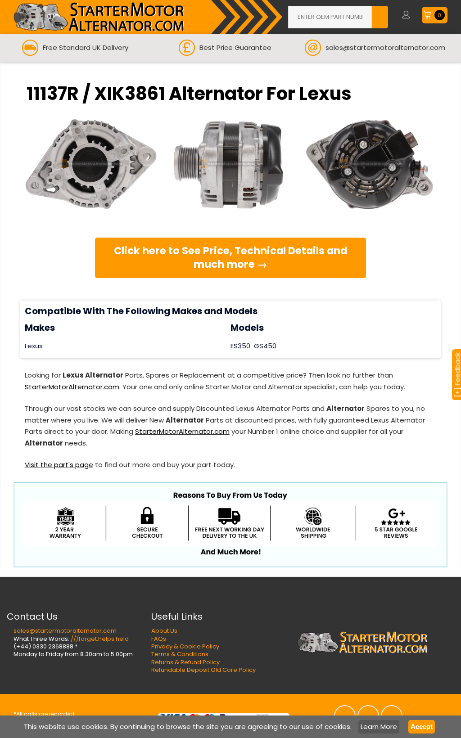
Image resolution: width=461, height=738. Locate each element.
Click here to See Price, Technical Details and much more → (230, 257)
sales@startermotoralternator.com (65, 630)
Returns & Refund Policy (185, 662)
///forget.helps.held (100, 638)
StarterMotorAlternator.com (72, 387)
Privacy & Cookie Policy (185, 646)
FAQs (158, 638)
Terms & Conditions (179, 654)
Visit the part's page (59, 464)
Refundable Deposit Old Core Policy (203, 670)
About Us (164, 630)
